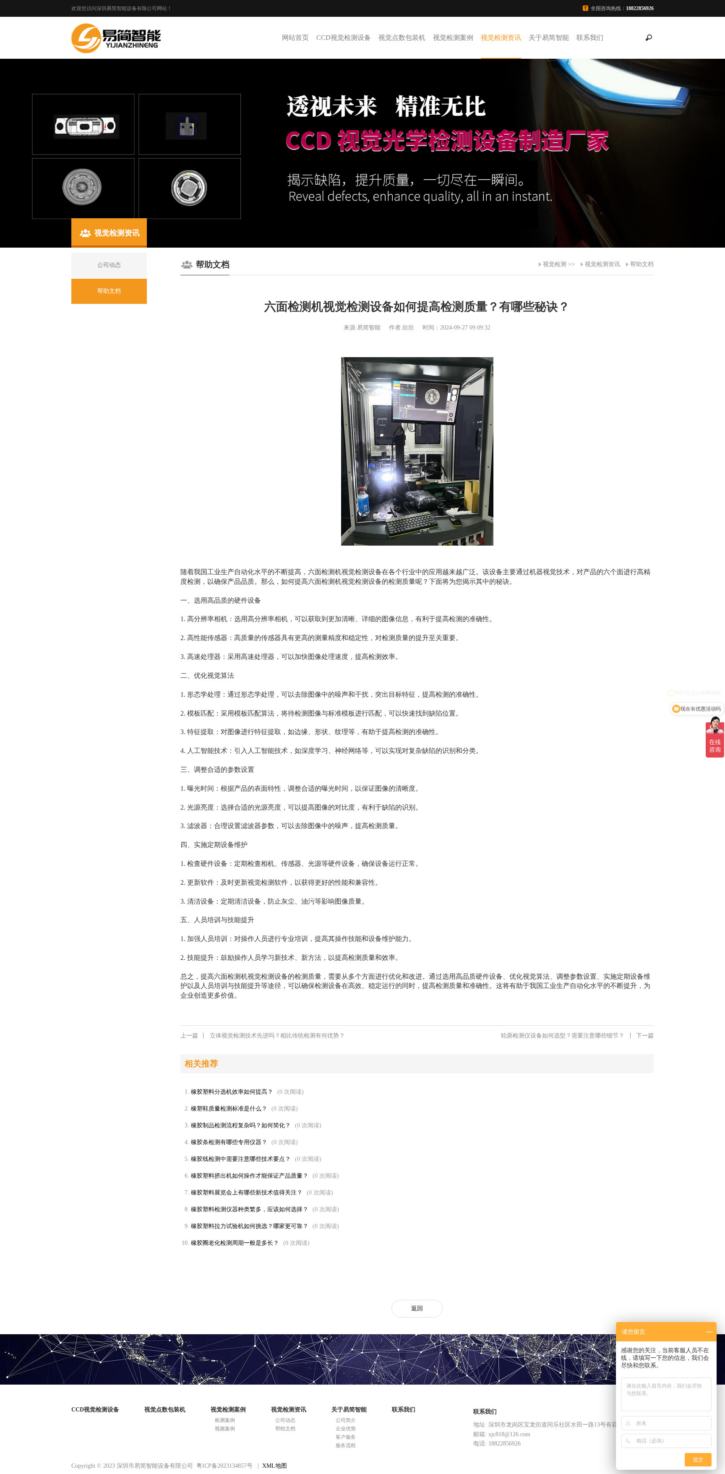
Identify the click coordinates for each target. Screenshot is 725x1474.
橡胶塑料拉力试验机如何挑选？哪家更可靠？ (249, 1226)
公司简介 (346, 1420)
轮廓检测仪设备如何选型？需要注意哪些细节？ (577, 1035)
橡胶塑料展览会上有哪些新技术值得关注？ (247, 1192)
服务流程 (346, 1445)
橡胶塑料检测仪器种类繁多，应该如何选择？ (249, 1209)
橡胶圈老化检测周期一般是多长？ (235, 1243)
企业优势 (346, 1429)
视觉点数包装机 (401, 37)
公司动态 (285, 1420)
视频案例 (225, 1429)
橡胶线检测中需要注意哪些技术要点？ (241, 1159)
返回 (417, 1308)
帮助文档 (642, 264)
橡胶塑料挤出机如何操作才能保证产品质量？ (249, 1176)
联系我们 (589, 37)
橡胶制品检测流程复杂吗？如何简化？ (241, 1125)
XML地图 (274, 1466)
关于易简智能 (549, 37)
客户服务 (346, 1437)
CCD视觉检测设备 (343, 37)
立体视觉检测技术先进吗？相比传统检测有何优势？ (262, 1035)
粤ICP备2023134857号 (224, 1466)
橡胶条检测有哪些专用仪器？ (229, 1142)
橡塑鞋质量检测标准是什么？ (229, 1109)
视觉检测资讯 (501, 37)
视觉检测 (554, 264)
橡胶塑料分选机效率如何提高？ (232, 1092)
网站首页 (295, 37)
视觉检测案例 (453, 37)
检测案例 (225, 1420)
